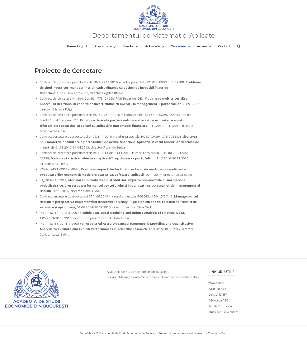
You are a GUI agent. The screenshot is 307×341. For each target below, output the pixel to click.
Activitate (152, 46)
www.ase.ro (216, 283)
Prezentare (103, 46)
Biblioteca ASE (218, 300)
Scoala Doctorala (220, 306)
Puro (224, 333)
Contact (224, 46)
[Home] (153, 18)
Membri (128, 46)
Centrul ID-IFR (217, 294)
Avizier (202, 46)
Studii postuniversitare (223, 312)
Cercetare (178, 46)
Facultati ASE (217, 289)
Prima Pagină (77, 46)
